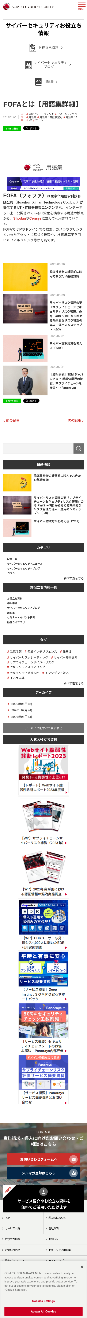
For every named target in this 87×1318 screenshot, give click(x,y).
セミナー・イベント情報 (21, 617)
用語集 (22, 117)
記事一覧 (12, 558)
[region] (43, 1289)
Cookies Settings (43, 1301)
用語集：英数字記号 (50, 117)
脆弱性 (67, 651)
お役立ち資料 (14, 598)
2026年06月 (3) (21, 716)
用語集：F (71, 117)
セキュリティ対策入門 (24, 673)
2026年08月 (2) (21, 704)
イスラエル (17, 678)
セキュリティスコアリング (27, 667)
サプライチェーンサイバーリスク (32, 662)
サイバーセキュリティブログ (23, 568)
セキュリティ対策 (67, 114)
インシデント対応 (57, 673)
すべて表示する (74, 578)
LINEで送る (12, 128)
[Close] (82, 1266)
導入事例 (12, 603)
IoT (30, 120)
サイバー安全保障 (65, 657)
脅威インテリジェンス (41, 114)
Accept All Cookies (43, 1311)
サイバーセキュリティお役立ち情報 (43, 29)
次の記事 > (76, 420)
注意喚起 (16, 651)
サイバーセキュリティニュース (24, 563)
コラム (11, 573)
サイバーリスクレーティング (29, 657)
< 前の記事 (11, 420)
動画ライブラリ (16, 622)
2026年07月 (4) (21, 710)
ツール (39, 120)
